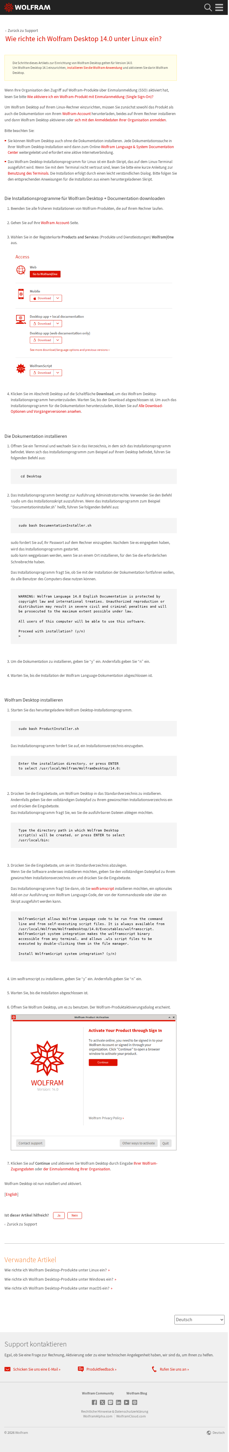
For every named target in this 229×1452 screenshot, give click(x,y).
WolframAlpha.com (97, 1416)
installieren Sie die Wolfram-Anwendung (94, 68)
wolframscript (102, 888)
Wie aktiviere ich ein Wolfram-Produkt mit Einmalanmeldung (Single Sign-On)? (90, 96)
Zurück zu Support (23, 30)
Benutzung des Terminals (28, 173)
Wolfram (21, 1432)
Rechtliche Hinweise (96, 1411)
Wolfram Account (55, 222)
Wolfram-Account (76, 113)
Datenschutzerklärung (131, 1411)
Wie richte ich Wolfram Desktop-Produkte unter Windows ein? (58, 1279)
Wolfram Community (98, 1393)
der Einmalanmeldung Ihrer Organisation (76, 1169)
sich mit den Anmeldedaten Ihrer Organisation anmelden (120, 119)
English (11, 1194)
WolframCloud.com (131, 1416)
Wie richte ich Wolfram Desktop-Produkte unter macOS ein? (56, 1288)
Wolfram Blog (136, 1393)
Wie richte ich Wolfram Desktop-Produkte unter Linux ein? (55, 1270)
